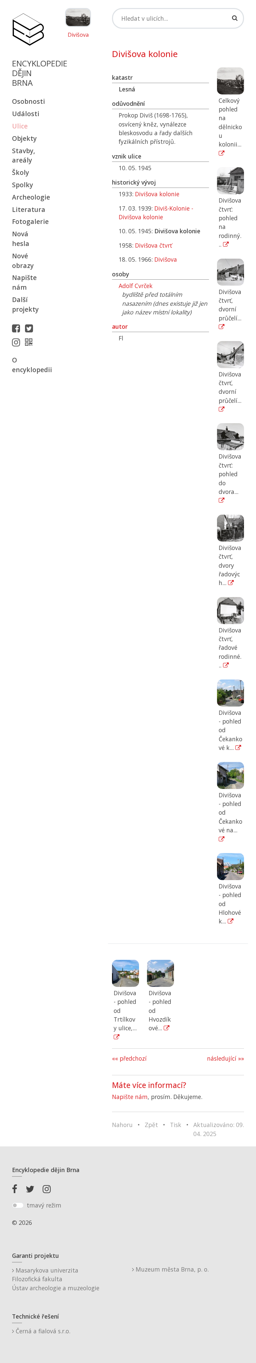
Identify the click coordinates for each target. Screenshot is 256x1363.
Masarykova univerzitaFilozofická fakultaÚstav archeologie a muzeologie (55, 1279)
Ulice (20, 125)
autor (120, 326)
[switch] (18, 1205)
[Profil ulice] (30, 342)
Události (25, 113)
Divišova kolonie (157, 194)
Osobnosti (28, 101)
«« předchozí (129, 1058)
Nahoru (122, 1125)
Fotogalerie (28, 221)
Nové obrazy (23, 260)
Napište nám (24, 282)
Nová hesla (20, 238)
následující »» (225, 1058)
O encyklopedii (28, 364)
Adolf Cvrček (136, 286)
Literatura (28, 209)
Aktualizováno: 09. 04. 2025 (218, 1129)
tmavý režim (44, 1205)
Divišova (78, 35)
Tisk (175, 1125)
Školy (20, 172)
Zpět (151, 1125)
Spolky (22, 184)
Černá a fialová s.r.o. (42, 1331)
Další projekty (25, 304)
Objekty (24, 138)
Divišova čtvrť (153, 245)
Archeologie (28, 197)
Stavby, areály (23, 155)
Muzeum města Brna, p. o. (171, 1269)
